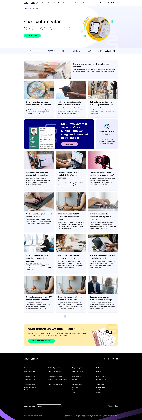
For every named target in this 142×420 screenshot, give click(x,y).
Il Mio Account (114, 2)
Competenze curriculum (29, 384)
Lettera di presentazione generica (55, 384)
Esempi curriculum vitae (29, 374)
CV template (75, 379)
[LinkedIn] (108, 359)
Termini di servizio (100, 384)
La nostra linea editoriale (101, 374)
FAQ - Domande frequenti (102, 395)
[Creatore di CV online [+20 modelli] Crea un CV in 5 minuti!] (31, 3)
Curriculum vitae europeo (30, 379)
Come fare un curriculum (29, 376)
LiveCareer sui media (101, 376)
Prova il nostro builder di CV (41, 341)
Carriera (77, 2)
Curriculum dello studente (30, 387)
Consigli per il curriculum (77, 371)
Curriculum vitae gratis (29, 382)
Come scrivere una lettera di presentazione (57, 379)
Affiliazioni (98, 392)
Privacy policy (99, 382)
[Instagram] (117, 359)
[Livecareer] (31, 359)
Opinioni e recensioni (101, 379)
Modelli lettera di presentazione (55, 374)
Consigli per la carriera (77, 376)
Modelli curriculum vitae (29, 371)
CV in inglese (75, 387)
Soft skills (74, 392)
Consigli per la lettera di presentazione (81, 374)
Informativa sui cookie (101, 387)
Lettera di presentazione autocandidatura (57, 382)
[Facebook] (104, 358)
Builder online (46, 2)
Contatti (104, 2)
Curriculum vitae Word (77, 382)
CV (54, 2)
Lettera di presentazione (65, 2)
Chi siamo (86, 2)
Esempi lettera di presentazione (55, 376)
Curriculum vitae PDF (77, 384)
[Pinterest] (113, 359)
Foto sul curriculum (76, 395)
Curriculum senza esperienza (30, 389)
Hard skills (74, 389)
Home (25, 8)
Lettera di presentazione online (55, 371)
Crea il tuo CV (32, 35)
